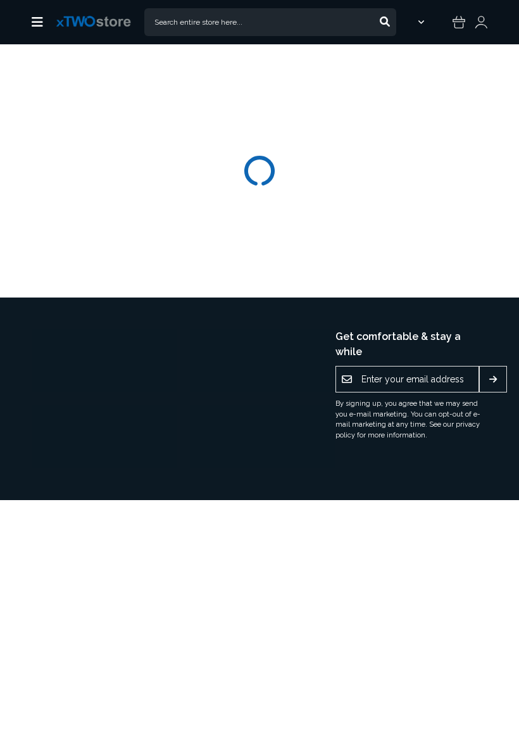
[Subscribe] (493, 379)
